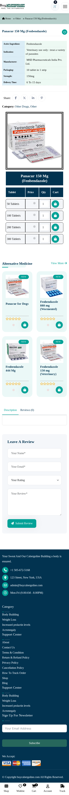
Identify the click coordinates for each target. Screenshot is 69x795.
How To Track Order (14, 672)
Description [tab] (10, 409)
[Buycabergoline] (12, 6)
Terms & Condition (13, 652)
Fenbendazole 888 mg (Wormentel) (49, 305)
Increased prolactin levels (16, 624)
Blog (5, 683)
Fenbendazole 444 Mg (15, 368)
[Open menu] (65, 6)
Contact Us (8, 647)
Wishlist (20, 788)
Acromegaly (9, 629)
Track (62, 791)
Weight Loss (9, 619)
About (5, 642)
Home (8, 18)
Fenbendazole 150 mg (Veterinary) (49, 370)
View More (57, 263)
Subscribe (34, 743)
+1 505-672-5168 (20, 570)
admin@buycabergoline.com (26, 585)
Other (18, 18)
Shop (5, 678)
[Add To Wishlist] (64, 32)
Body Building (10, 614)
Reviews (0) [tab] (27, 409)
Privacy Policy (10, 662)
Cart (34, 788)
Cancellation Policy (13, 667)
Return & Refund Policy (15, 657)
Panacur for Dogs (17, 303)
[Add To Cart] (24, 324)
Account (48, 791)
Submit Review (24, 523)
